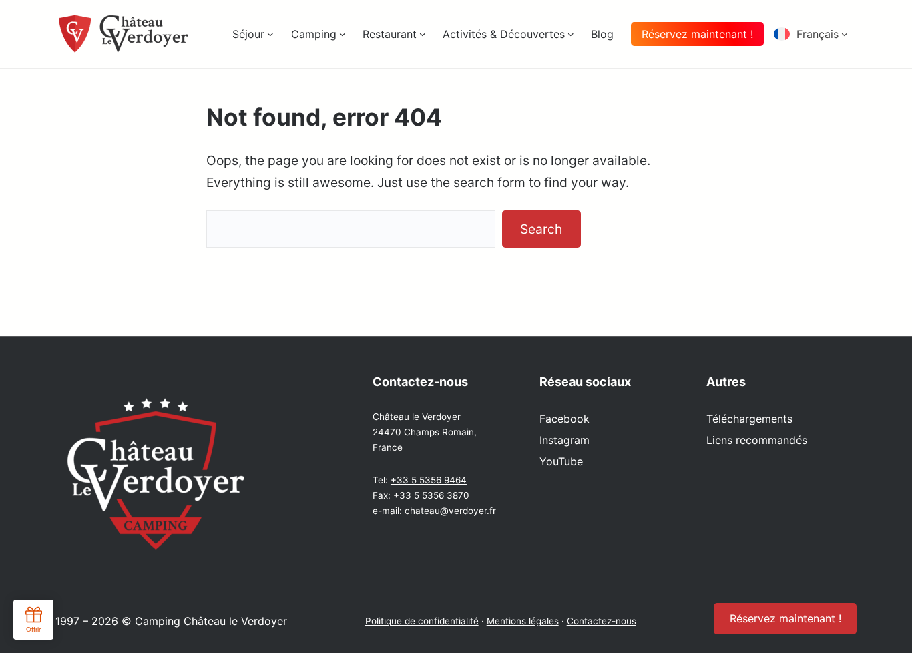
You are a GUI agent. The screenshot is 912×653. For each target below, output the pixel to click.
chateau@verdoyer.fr (450, 510)
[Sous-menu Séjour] (270, 34)
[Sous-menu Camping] (342, 34)
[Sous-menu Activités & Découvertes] (570, 34)
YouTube (561, 461)
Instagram (564, 440)
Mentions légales (523, 621)
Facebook (564, 418)
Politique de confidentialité (422, 621)
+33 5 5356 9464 (429, 480)
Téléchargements (749, 418)
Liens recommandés (756, 440)
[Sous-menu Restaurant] (422, 34)
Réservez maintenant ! (697, 34)
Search (541, 229)
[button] (815, 34)
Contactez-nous (601, 621)
